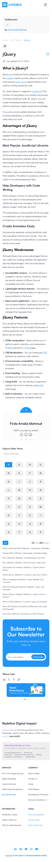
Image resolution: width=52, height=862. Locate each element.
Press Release (33, 789)
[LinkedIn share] (4, 679)
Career (31, 784)
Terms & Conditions (36, 814)
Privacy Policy (34, 820)
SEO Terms (16, 40)
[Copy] (5, 46)
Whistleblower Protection (38, 794)
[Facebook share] (13, 679)
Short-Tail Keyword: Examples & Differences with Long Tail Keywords (25, 607)
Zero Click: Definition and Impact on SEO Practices (23, 614)
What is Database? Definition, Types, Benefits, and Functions (23, 580)
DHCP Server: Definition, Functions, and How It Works (25, 575)
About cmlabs (33, 773)
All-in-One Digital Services (12, 773)
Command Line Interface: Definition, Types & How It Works (24, 568)
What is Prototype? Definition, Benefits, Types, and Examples (23, 588)
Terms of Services (35, 825)
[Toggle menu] (45, 4)
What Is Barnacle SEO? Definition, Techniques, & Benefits (26, 548)
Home (5, 40)
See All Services (9, 794)
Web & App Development (12, 789)
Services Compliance (36, 800)
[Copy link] (18, 679)
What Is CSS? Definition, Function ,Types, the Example (25, 601)
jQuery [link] (27, 40)
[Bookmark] (47, 54)
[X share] (9, 679)
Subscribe (38, 656)
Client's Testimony (9, 820)
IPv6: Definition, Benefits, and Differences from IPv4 (24, 558)
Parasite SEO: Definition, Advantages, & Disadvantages (25, 553)
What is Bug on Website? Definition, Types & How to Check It (24, 595)
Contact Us (32, 779)
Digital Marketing (9, 779)
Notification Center (9, 814)
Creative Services (9, 784)
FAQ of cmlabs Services (11, 825)
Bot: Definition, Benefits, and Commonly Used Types (24, 562)
